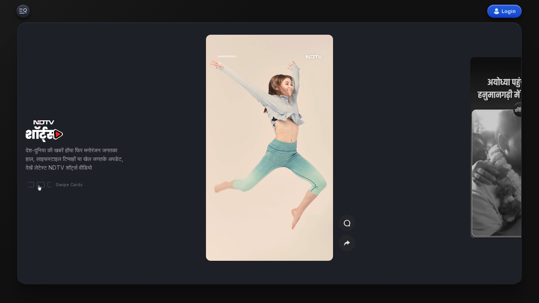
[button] (480, 153)
